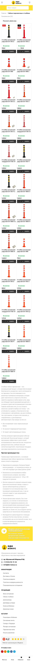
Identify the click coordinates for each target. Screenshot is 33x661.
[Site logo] (16, 2)
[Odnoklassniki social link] (5, 651)
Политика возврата (9, 579)
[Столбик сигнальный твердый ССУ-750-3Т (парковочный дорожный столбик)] (24, 121)
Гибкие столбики (8, 597)
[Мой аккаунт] (31, 8)
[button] (9, 51)
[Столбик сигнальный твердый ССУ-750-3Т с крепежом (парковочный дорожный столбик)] (9, 151)
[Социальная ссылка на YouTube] (2, 651)
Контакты (6, 573)
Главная (3, 13)
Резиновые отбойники (10, 617)
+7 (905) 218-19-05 (10, 562)
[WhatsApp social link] (8, 651)
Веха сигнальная (8, 594)
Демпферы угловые (9, 603)
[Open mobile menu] (3, 8)
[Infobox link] (2, 3)
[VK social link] (11, 651)
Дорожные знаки (8, 609)
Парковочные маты (9, 629)
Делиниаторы (7, 600)
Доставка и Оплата (9, 576)
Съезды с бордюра (9, 623)
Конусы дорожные (8, 633)
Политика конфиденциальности (13, 582)
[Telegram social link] (14, 651)
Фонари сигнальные (9, 626)
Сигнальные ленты (8, 620)
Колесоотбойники (8, 606)
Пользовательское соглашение (12, 585)
